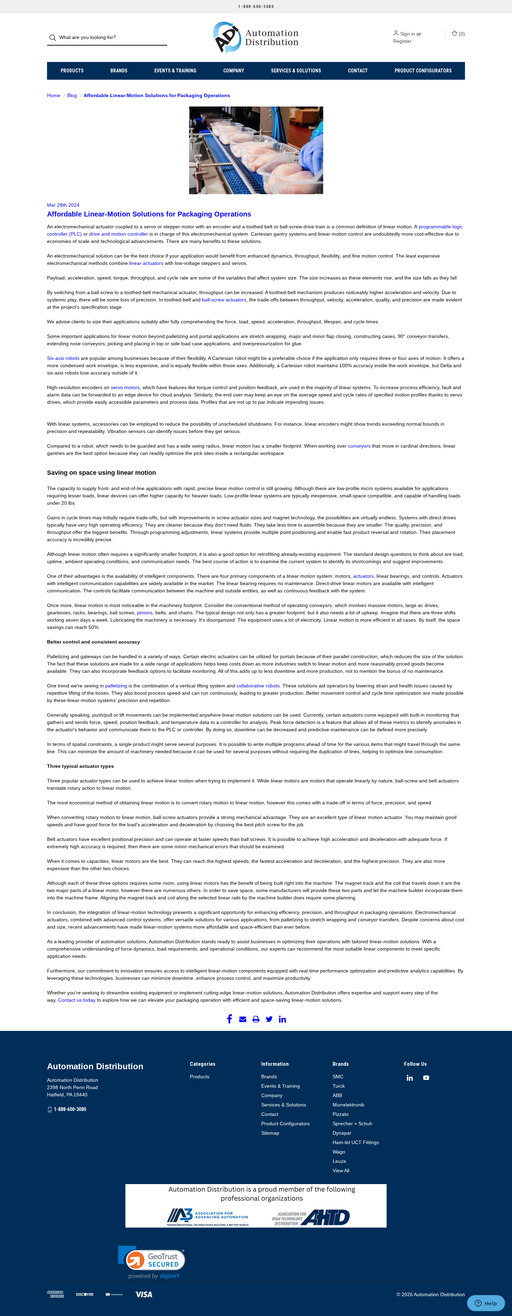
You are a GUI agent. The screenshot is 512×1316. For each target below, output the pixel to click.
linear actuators (146, 263)
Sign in (407, 34)
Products (72, 70)
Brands (118, 70)
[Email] (242, 1019)
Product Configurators (423, 70)
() (461, 34)
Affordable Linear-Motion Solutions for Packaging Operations (149, 214)
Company (233, 70)
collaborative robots (258, 685)
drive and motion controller (118, 234)
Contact (358, 70)
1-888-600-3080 (70, 1109)
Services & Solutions (296, 70)
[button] (152, 1262)
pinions (145, 612)
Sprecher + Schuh (352, 1123)
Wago (339, 1152)
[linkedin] (410, 1078)
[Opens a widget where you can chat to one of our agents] (486, 1304)
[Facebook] (229, 1019)
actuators (363, 576)
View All (341, 1170)
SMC (338, 1076)
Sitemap (270, 1133)
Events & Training (175, 70)
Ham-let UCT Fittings (356, 1142)
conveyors (359, 446)
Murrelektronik (348, 1105)
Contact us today (76, 1000)
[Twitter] (269, 1019)
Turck (339, 1086)
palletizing (116, 685)
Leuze (339, 1161)
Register (402, 41)
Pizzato (341, 1114)
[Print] (256, 1019)
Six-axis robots (63, 358)
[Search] (55, 38)
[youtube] (426, 1078)
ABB (337, 1095)
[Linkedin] (282, 1019)
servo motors (125, 387)
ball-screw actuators (224, 299)
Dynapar (342, 1133)
